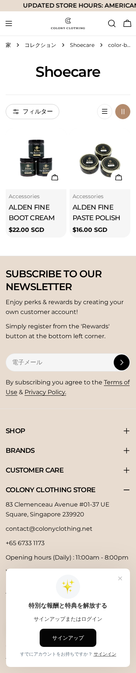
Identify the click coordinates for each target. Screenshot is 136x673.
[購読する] (122, 362)
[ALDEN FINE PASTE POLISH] (100, 158)
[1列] (104, 111)
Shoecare (82, 45)
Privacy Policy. (45, 392)
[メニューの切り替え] (8, 23)
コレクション (40, 45)
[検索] (111, 23)
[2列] (122, 111)
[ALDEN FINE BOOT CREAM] (36, 158)
